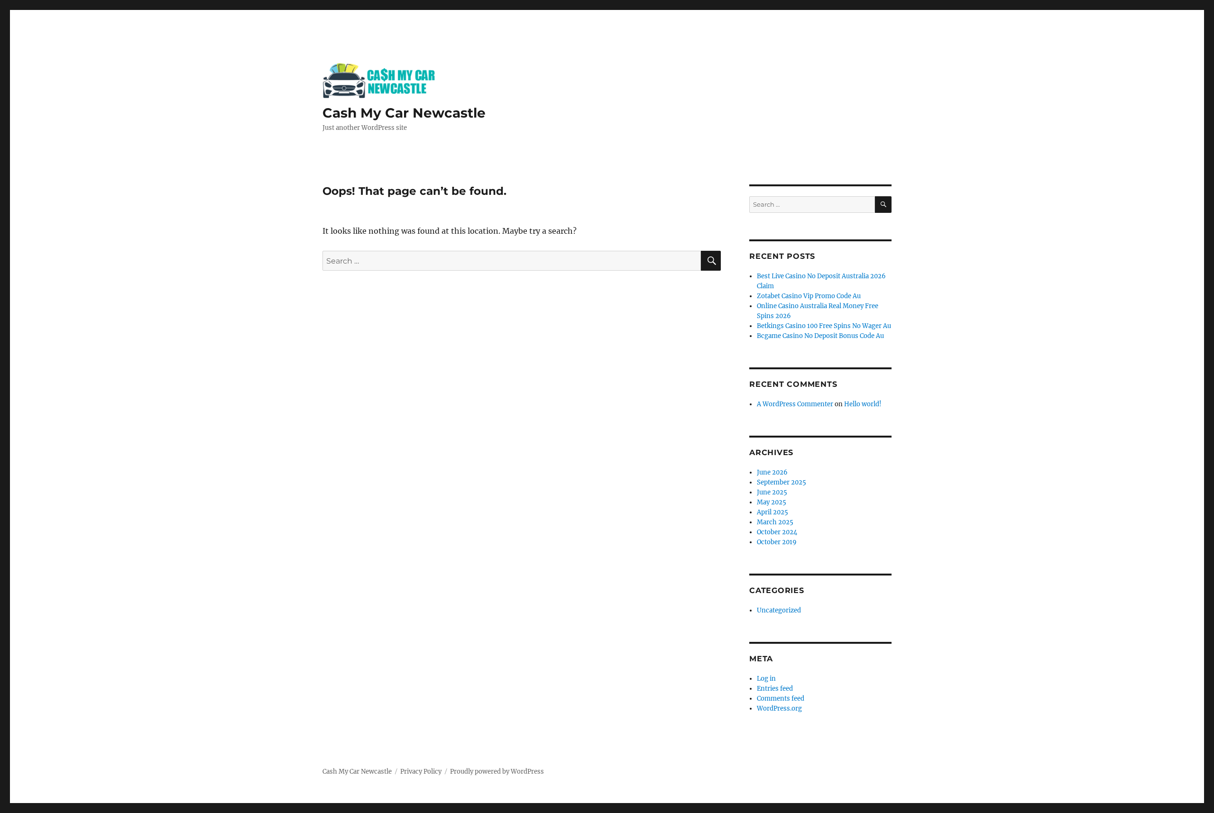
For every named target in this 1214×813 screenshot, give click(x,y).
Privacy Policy (420, 771)
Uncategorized (779, 610)
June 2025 (772, 492)
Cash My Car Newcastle (404, 113)
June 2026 (772, 472)
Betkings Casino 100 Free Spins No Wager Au (824, 326)
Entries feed (775, 689)
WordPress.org (779, 708)
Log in (766, 679)
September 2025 (781, 482)
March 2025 (775, 522)
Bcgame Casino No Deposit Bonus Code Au (820, 336)
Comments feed (780, 698)
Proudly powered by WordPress (497, 771)
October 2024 (777, 532)
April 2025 (772, 512)
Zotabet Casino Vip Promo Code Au (809, 296)
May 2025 (771, 502)
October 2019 (777, 542)
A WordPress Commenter (795, 404)
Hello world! (863, 404)
